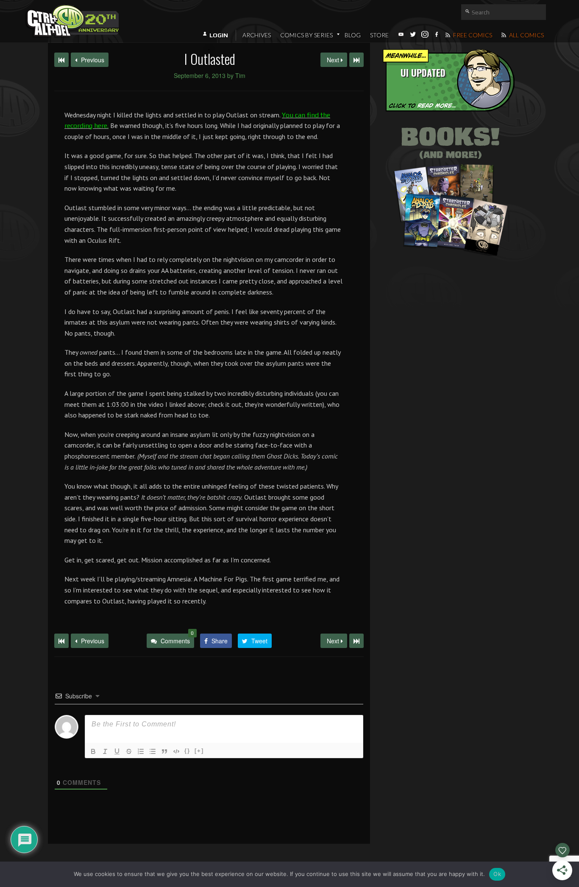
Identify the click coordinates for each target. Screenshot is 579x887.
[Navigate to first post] (61, 60)
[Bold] (93, 751)
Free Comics (472, 35)
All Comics (526, 35)
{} (187, 751)
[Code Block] (176, 751)
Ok (497, 873)
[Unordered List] (153, 751)
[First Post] (61, 641)
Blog (353, 35)
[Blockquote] (164, 751)
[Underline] (117, 751)
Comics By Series (306, 35)
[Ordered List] (141, 751)
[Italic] (105, 751)
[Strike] (129, 751)
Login (218, 35)
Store (379, 35)
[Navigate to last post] (356, 60)
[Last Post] (356, 641)
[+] (199, 751)
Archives (256, 35)
